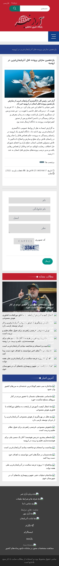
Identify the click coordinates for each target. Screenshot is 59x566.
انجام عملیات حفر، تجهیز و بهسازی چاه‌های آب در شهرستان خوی (31, 477)
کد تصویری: (40, 240)
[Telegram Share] (24, 182)
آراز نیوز (27, 513)
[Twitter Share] (34, 182)
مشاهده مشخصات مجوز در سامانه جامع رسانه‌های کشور (30, 548)
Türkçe (14, 3)
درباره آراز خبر (26, 494)
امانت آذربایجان (27, 518)
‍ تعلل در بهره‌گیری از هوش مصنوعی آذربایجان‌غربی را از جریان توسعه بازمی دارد (29, 418)
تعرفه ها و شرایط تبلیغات (27, 499)
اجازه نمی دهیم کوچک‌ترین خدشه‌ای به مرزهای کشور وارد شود (30, 388)
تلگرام (28, 525)
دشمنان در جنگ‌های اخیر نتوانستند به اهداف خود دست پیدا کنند (32, 456)
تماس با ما (27, 503)
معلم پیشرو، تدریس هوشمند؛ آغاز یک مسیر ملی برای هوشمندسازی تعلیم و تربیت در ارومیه (30, 439)
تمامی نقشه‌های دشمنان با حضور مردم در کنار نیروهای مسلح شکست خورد (33, 398)
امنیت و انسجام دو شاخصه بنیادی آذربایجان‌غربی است (27, 447)
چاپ (50, 173)
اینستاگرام (28, 532)
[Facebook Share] (28, 182)
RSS (28, 539)
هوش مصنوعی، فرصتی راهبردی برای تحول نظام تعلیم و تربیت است (31, 428)
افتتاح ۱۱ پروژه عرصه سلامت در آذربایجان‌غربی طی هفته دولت (30, 466)
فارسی (6, 3)
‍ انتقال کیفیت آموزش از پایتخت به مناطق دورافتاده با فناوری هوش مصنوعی (30, 408)
